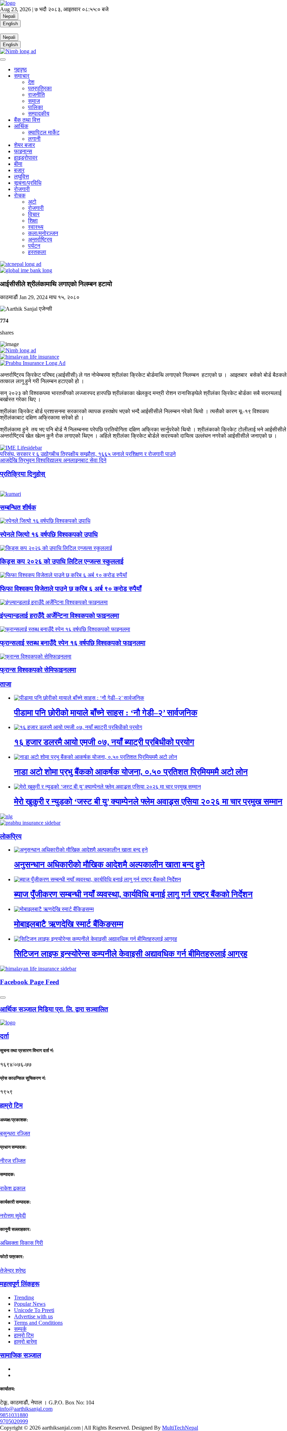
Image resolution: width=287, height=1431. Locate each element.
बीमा (18, 164)
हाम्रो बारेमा (25, 1342)
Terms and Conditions (38, 1323)
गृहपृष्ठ (20, 69)
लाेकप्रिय (11, 836)
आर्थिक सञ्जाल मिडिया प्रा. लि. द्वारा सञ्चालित (54, 1009)
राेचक (20, 195)
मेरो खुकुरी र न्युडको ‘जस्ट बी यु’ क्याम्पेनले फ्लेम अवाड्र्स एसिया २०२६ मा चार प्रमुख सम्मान (148, 801)
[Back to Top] (3, 997)
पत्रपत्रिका (40, 88)
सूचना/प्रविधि (27, 183)
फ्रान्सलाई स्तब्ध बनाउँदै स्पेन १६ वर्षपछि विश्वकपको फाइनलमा (72, 643)
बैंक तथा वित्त (27, 120)
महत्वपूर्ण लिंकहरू (20, 1284)
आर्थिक (21, 126)
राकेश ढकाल (13, 1188)
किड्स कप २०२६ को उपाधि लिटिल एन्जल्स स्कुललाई (62, 561)
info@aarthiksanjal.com (26, 1409)
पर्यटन (34, 246)
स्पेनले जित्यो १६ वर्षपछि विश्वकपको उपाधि (49, 534)
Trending (24, 1297)
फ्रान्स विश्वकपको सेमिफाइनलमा (38, 670)
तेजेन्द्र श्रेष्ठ (13, 1271)
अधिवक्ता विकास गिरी (21, 1243)
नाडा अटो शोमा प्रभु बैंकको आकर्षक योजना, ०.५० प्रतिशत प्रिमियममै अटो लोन (131, 771)
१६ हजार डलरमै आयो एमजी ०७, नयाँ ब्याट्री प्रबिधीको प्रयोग (104, 742)
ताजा (5, 684)
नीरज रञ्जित (13, 1161)
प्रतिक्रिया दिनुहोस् (22, 474)
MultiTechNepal (180, 1428)
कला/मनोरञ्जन (43, 233)
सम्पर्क (20, 1329)
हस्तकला (37, 252)
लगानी (34, 139)
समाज (34, 101)
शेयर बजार (24, 145)
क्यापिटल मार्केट (43, 132)
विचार (34, 214)
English (10, 23)
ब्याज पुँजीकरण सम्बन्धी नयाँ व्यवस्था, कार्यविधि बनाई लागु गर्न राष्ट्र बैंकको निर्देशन (133, 894)
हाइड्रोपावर (25, 158)
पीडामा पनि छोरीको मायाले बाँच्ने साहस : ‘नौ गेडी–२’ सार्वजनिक (105, 712)
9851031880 (14, 1415)
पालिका (35, 107)
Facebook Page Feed (29, 982)
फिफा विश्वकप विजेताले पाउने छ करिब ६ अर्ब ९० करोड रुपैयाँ (70, 588)
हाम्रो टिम (24, 1335)
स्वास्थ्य (35, 227)
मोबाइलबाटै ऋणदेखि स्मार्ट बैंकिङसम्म (68, 924)
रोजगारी (22, 189)
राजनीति (36, 95)
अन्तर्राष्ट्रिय (40, 239)
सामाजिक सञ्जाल (20, 1355)
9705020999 (14, 1421)
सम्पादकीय (38, 114)
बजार (19, 170)
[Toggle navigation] (3, 59)
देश (31, 82)
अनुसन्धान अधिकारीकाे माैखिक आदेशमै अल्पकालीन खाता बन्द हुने (109, 864)
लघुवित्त (21, 176)
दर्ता (4, 1036)
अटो (32, 202)
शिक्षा (33, 221)
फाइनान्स (23, 151)
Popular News (30, 1304)
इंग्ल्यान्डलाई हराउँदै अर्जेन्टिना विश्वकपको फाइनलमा (59, 615)
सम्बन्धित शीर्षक (18, 507)
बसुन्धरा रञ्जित (15, 1133)
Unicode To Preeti (34, 1310)
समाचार (21, 76)
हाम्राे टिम (11, 1105)
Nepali (9, 16)
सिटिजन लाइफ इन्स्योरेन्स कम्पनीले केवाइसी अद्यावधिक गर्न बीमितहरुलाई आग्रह (130, 953)
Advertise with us (33, 1316)
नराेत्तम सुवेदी (13, 1216)
